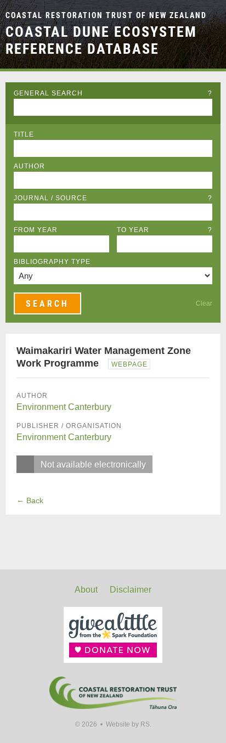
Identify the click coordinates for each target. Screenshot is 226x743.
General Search (113, 93)
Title (24, 134)
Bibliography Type (52, 262)
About (86, 589)
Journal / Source (113, 198)
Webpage (129, 364)
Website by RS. (128, 724)
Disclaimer (130, 589)
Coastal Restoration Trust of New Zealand (106, 15)
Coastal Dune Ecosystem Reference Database (101, 40)
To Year (164, 230)
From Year (36, 230)
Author (29, 166)
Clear (204, 303)
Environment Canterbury (63, 407)
